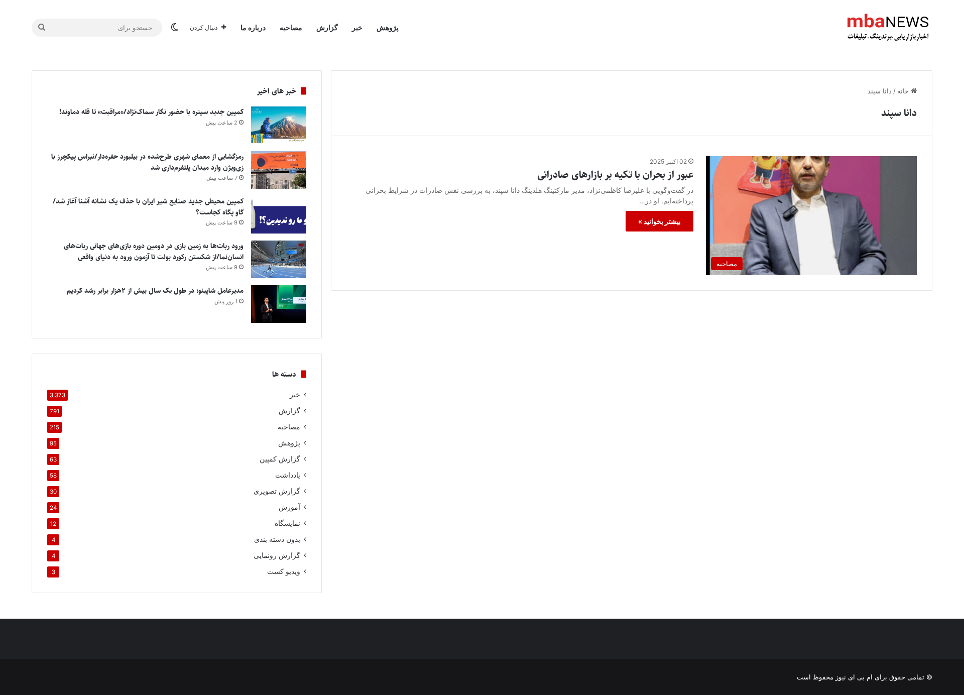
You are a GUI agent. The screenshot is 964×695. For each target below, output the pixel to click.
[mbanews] (888, 28)
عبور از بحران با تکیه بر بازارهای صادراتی (615, 175)
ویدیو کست (283, 571)
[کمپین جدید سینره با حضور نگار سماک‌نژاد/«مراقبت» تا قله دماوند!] (278, 125)
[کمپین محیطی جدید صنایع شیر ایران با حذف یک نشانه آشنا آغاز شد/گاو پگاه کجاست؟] (278, 215)
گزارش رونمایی (277, 555)
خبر (357, 27)
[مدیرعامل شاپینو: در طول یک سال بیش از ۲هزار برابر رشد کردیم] (278, 304)
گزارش (327, 27)
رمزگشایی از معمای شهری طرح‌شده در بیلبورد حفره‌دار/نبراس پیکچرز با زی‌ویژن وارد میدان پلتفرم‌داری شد (147, 162)
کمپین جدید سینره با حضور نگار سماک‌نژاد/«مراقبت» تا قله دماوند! (151, 112)
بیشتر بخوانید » (659, 221)
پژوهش (388, 27)
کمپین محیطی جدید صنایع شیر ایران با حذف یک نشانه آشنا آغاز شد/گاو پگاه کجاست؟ (148, 207)
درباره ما (253, 27)
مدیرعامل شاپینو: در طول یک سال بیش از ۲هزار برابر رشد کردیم (155, 290)
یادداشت (287, 475)
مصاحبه (291, 27)
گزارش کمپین (280, 459)
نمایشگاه (287, 523)
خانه (904, 91)
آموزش (289, 507)
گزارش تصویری (277, 491)
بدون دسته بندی (277, 539)
